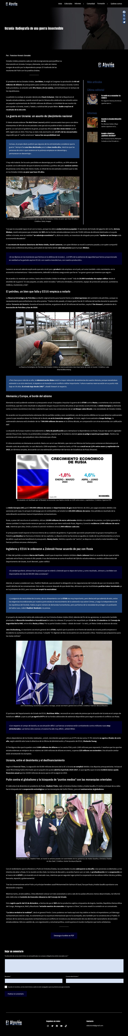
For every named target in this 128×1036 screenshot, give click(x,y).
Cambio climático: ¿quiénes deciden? (108, 135)
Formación (101, 3)
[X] (124, 15)
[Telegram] (124, 22)
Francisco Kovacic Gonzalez (20, 55)
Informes (78, 3)
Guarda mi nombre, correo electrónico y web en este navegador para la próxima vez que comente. (39, 987)
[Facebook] (124, 12)
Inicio (60, 3)
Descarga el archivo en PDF (64, 935)
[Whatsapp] (124, 18)
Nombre (8, 976)
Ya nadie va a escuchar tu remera (111, 97)
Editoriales (68, 3)
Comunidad (91, 3)
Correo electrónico (72, 976)
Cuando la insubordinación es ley (111, 120)
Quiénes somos (116, 3)
